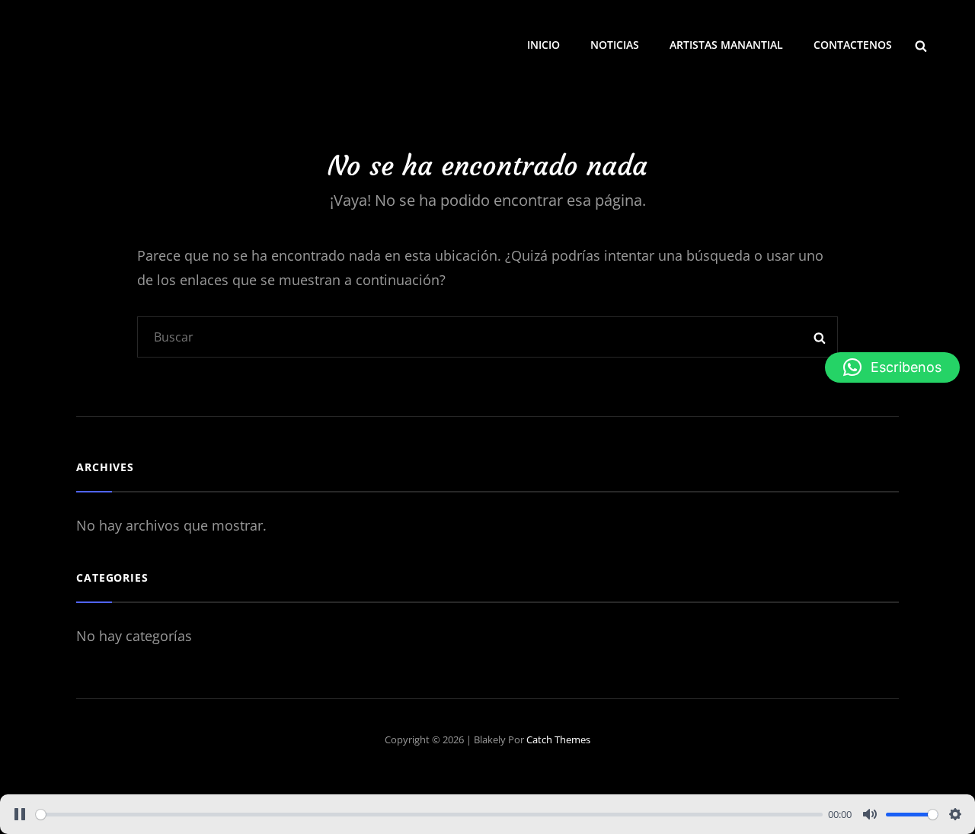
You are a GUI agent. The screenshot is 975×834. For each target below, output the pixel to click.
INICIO (543, 44)
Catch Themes (558, 739)
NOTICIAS (614, 44)
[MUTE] (870, 814)
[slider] (429, 814)
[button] (892, 367)
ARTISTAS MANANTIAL (726, 44)
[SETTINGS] (955, 814)
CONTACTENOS (853, 44)
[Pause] (20, 814)
